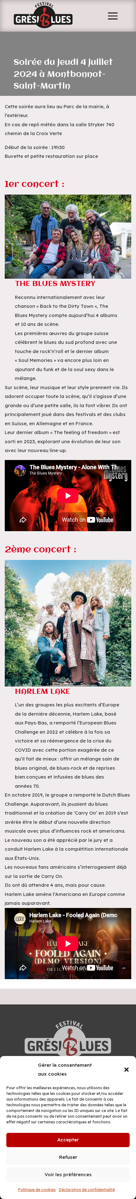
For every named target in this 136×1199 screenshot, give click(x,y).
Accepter (68, 1140)
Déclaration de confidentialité (87, 1189)
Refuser (68, 1157)
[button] (126, 1069)
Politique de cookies (37, 1189)
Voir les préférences (68, 1174)
